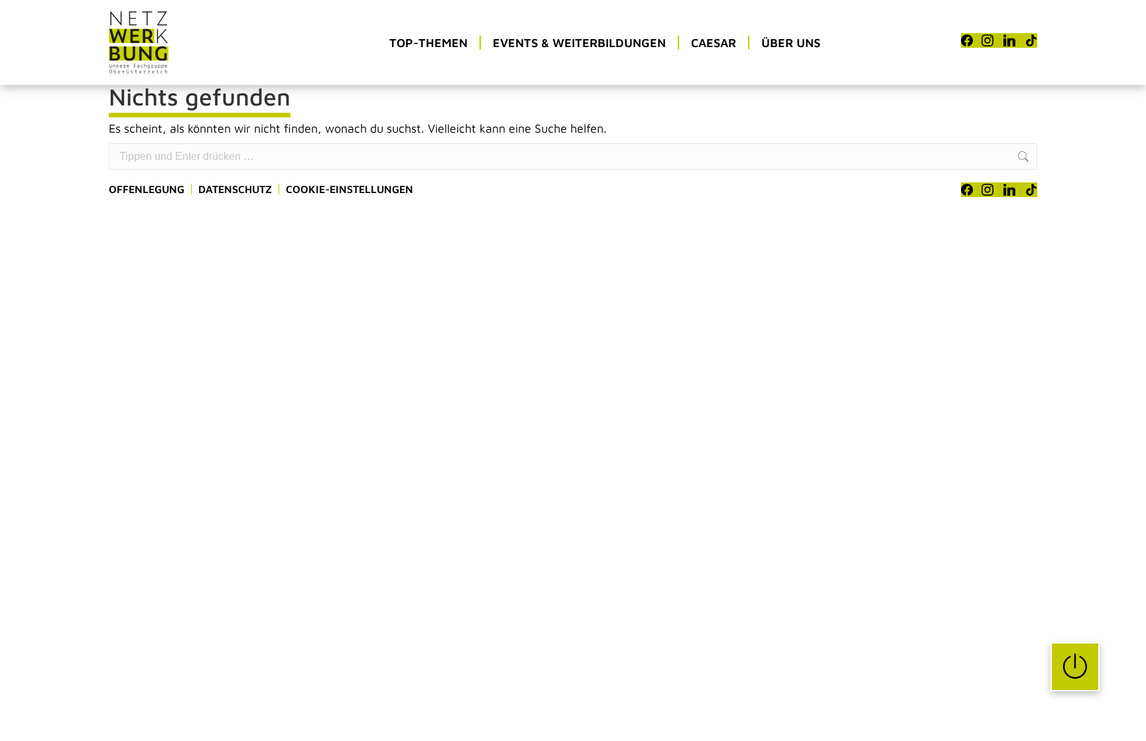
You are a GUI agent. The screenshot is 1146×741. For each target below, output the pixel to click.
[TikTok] (1031, 40)
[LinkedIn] (1009, 40)
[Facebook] (967, 40)
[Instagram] (987, 40)
